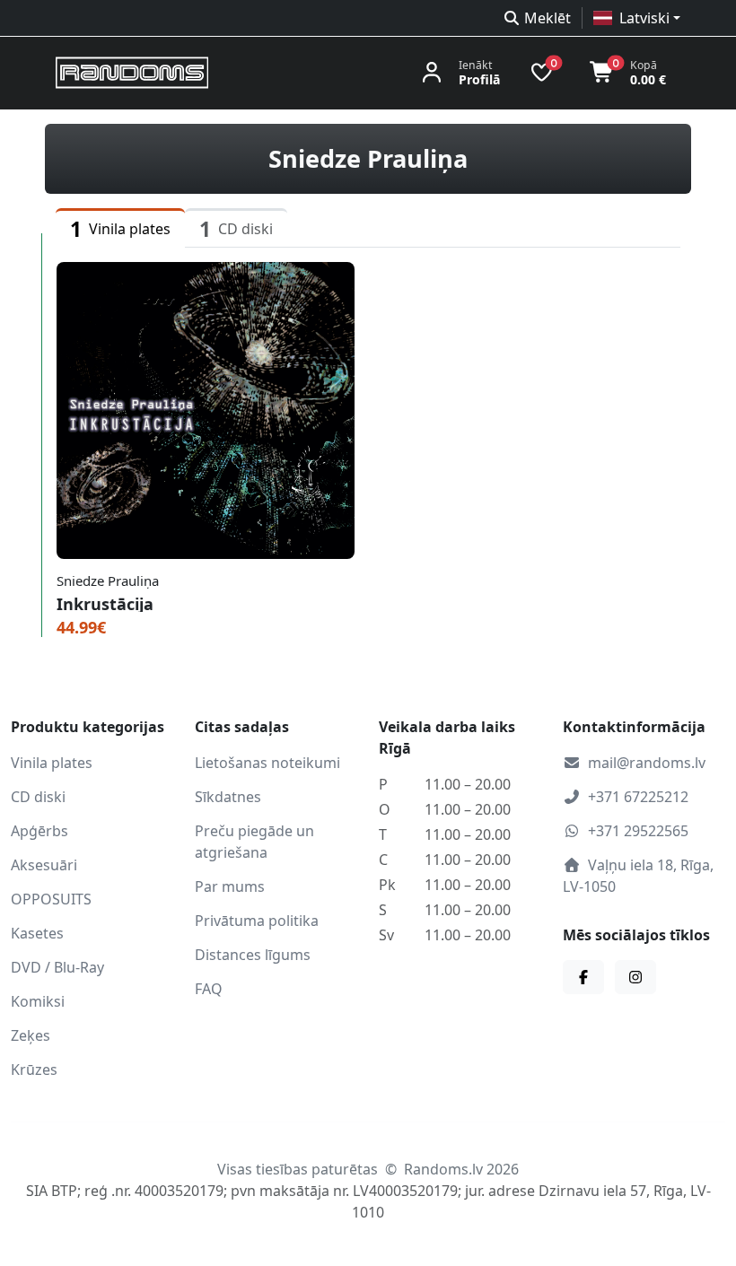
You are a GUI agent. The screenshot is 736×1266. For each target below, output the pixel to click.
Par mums (230, 886)
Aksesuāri (44, 865)
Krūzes (34, 1069)
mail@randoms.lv (646, 763)
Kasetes (37, 933)
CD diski (38, 797)
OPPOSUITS (51, 899)
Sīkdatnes (228, 797)
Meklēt (547, 18)
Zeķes (30, 1035)
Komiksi (38, 1001)
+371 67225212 (638, 797)
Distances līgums (253, 955)
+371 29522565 (638, 831)
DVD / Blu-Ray (57, 967)
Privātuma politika (257, 920)
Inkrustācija (105, 604)
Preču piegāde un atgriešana (254, 841)
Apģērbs (39, 831)
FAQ (209, 989)
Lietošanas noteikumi (267, 763)
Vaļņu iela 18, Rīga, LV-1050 (638, 875)
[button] (636, 18)
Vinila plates (51, 763)
